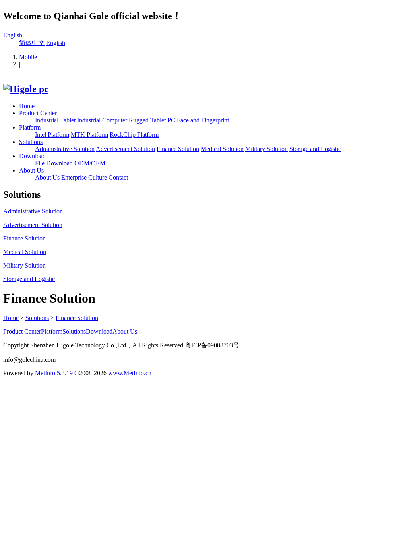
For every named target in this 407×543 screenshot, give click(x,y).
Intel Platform (52, 134)
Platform (30, 127)
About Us (31, 170)
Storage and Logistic (315, 148)
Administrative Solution (65, 148)
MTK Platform (89, 134)
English (12, 35)
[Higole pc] (25, 89)
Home (27, 106)
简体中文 (32, 42)
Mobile (28, 57)
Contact (118, 177)
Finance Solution (178, 148)
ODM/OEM (89, 163)
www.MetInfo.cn (129, 373)
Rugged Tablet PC (152, 120)
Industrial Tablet (55, 120)
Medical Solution (222, 148)
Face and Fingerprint (203, 120)
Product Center (38, 113)
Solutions (31, 141)
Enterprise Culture (84, 177)
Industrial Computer (102, 120)
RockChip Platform (134, 134)
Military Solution (266, 148)
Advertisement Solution (125, 148)
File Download (54, 163)
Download (32, 156)
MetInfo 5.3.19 (54, 373)
